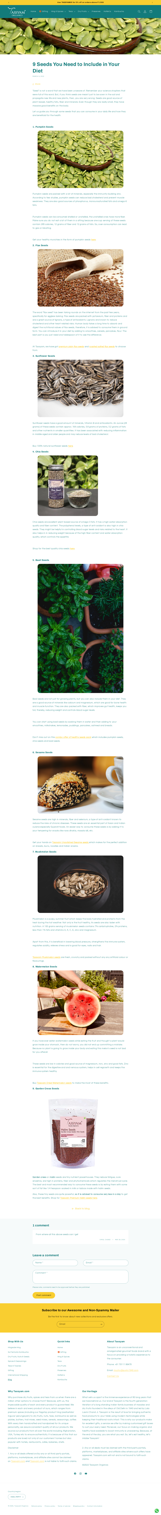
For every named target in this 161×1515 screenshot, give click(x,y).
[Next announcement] (152, 2)
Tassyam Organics (21, 1506)
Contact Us (113, 1376)
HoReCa (61, 1375)
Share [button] (37, 84)
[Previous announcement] (8, 2)
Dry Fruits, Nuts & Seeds (18, 1357)
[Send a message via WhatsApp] (157, 1511)
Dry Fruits (61, 1366)
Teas (59, 1361)
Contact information (94, 1506)
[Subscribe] (101, 1324)
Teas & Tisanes (14, 1366)
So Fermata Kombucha (18, 1352)
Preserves (61, 1370)
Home (60, 1347)
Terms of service (64, 1506)
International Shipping (18, 1375)
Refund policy (36, 1506)
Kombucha (62, 1380)
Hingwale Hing (14, 1347)
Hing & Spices (63, 1357)
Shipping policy (79, 1506)
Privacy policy (50, 1506)
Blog (10, 1380)
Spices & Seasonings (17, 1361)
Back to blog (82, 1208)
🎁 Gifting (61, 1352)
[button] (58, 11)
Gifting (11, 1370)
